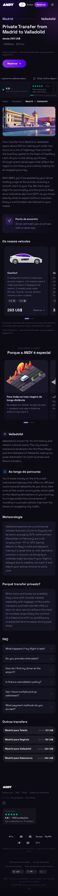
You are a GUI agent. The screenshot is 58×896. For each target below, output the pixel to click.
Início (5, 101)
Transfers (16, 101)
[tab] (32, 95)
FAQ (17, 792)
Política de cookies (13, 866)
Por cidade (30, 798)
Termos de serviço (41, 862)
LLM (29, 888)
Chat (24, 792)
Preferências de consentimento (39, 866)
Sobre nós (7, 792)
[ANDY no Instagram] (25, 803)
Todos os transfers (39, 792)
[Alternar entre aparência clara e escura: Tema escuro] (42, 872)
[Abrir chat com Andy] (22, 4)
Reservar (41, 4)
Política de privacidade (19, 862)
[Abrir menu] (52, 5)
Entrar (30, 4)
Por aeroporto (17, 798)
